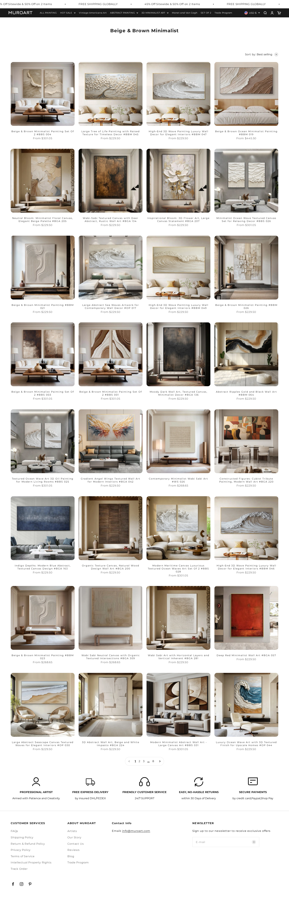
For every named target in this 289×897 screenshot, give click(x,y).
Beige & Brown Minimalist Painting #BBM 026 (246, 307)
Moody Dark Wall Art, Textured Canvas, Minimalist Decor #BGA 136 (178, 393)
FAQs (14, 831)
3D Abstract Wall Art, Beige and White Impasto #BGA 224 (110, 744)
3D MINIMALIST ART (153, 12)
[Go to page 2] (160, 761)
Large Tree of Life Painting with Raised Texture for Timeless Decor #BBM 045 (110, 133)
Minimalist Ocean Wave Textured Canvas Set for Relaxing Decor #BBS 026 (246, 220)
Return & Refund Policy (28, 843)
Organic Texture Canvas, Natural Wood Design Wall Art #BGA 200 (110, 567)
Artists (72, 831)
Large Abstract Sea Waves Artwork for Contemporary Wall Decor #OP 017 (110, 307)
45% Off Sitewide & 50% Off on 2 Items (172, 4)
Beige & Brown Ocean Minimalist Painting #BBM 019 (246, 133)
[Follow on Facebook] (13, 884)
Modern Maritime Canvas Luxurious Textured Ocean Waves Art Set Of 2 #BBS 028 (178, 568)
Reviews (73, 850)
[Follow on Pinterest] (30, 884)
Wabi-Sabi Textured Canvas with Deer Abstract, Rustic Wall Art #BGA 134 (110, 220)
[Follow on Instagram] (21, 884)
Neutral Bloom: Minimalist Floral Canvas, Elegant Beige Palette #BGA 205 (42, 220)
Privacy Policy (21, 850)
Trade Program (223, 12)
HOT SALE (66, 12)
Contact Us (75, 843)
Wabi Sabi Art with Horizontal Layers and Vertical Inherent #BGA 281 (178, 657)
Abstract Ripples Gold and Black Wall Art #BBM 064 (246, 393)
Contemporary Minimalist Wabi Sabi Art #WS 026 (178, 480)
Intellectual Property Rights (31, 862)
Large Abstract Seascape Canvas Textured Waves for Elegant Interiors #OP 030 (42, 744)
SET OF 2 (206, 12)
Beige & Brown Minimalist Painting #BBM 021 (43, 307)
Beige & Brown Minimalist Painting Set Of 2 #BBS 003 (42, 393)
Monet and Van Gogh (184, 12)
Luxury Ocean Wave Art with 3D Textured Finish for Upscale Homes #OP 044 (246, 744)
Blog (70, 856)
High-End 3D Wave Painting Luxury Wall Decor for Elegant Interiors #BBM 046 (246, 567)
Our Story (74, 837)
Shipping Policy (22, 837)
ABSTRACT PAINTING (122, 12)
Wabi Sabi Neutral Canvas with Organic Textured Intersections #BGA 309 (110, 657)
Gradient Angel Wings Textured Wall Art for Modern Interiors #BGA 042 (110, 480)
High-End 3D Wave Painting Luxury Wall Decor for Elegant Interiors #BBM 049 (178, 307)
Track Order (19, 868)
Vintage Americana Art (93, 12)
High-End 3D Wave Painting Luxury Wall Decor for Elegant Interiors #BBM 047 (178, 133)
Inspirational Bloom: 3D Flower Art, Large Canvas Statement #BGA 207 (178, 220)
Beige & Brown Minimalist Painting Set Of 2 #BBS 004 (42, 133)
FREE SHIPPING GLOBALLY (98, 4)
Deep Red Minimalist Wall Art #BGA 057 (246, 655)
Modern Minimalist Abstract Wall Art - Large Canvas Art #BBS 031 (178, 744)
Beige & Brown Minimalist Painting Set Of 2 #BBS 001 (110, 393)
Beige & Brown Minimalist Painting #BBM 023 (43, 657)
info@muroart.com (136, 830)
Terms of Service (23, 856)
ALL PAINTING (48, 12)
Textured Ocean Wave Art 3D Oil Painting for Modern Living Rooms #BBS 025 (42, 480)
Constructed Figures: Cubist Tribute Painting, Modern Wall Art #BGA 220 (246, 480)
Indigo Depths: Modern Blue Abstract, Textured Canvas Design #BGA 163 (43, 567)
